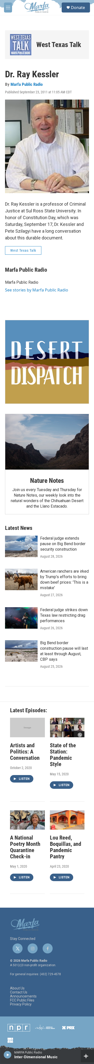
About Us (17, 988)
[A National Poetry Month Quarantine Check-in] (27, 820)
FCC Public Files (22, 1000)
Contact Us (18, 992)
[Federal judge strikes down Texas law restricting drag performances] (21, 618)
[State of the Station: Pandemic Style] (67, 727)
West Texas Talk (58, 45)
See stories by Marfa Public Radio (36, 290)
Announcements (23, 996)
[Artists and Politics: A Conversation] (27, 727)
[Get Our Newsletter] (47, 362)
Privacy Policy (21, 1004)
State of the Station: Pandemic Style (63, 754)
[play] (8, 1054)
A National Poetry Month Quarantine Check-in (25, 847)
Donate (78, 7)
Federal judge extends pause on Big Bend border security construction (62, 544)
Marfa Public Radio (27, 84)
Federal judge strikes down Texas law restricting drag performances (64, 615)
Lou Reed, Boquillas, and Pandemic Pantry (65, 847)
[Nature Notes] (47, 442)
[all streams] (87, 1056)
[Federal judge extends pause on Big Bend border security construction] (21, 546)
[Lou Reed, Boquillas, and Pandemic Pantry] (67, 820)
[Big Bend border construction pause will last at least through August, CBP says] (21, 651)
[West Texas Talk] (20, 44)
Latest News (18, 528)
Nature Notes (47, 480)
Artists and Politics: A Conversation (25, 751)
